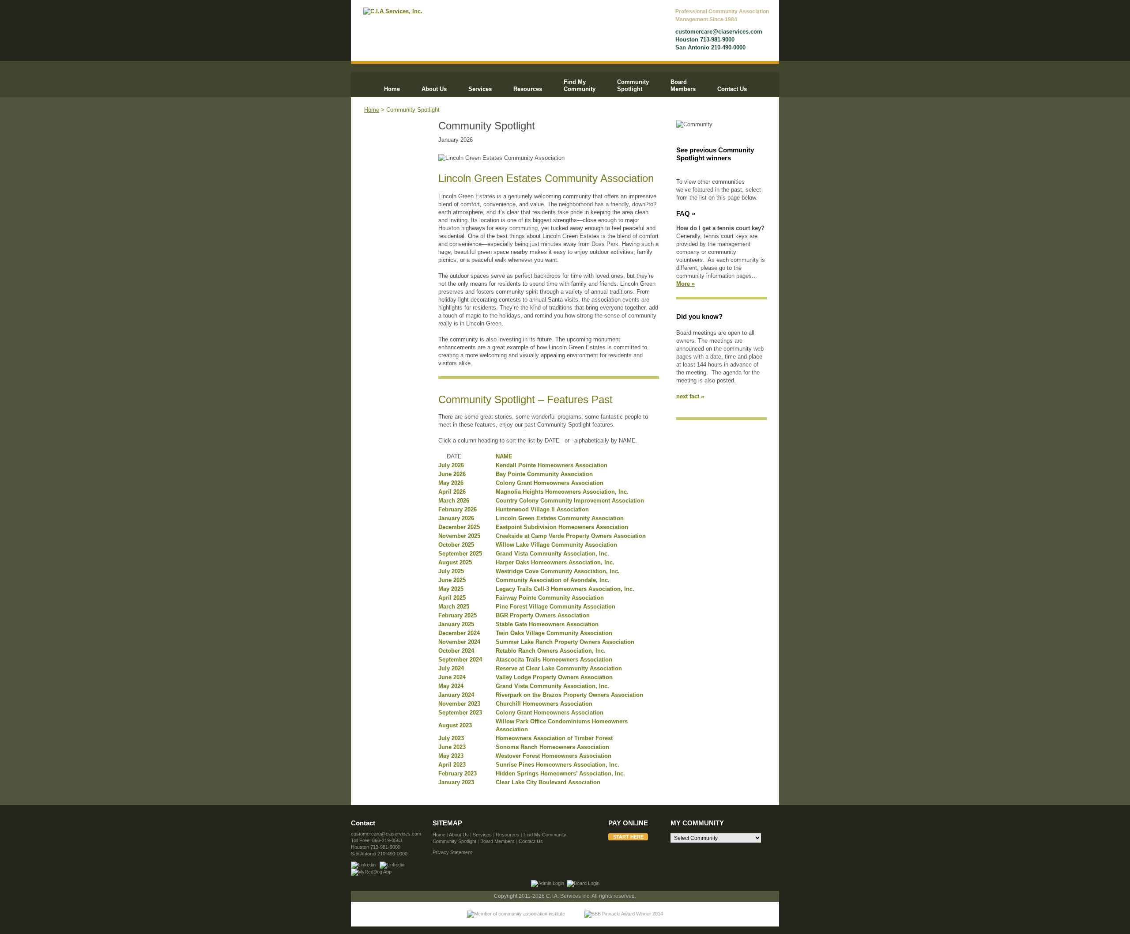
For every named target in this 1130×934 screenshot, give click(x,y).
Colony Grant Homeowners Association (549, 483)
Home (392, 89)
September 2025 (460, 553)
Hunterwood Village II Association (542, 509)
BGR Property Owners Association (543, 615)
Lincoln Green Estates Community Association (560, 518)
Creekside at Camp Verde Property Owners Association (571, 536)
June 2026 (452, 474)
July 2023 (451, 738)
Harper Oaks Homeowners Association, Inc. (555, 562)
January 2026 (456, 518)
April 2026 (452, 491)
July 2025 (451, 571)
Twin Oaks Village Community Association (554, 633)
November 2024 (459, 642)
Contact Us (732, 89)
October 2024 (456, 650)
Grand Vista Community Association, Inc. (552, 553)
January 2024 (456, 695)
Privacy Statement (452, 852)
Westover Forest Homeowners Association (553, 755)
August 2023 (455, 725)
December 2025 (459, 527)
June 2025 (452, 580)
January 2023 (456, 782)
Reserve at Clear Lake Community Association (559, 668)
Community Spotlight (633, 85)
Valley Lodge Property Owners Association (554, 677)
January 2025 (456, 624)
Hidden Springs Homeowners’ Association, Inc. (560, 773)
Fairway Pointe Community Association (550, 597)
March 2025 (453, 606)
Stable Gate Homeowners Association (547, 624)
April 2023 (452, 764)
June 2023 (452, 747)
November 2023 (459, 703)
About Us (434, 89)
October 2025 (456, 544)
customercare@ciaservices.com (718, 31)
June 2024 (452, 677)
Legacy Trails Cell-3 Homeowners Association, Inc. (565, 589)
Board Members (683, 85)
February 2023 (457, 773)
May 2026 (450, 483)
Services (480, 89)
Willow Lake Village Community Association (556, 544)
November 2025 (459, 536)
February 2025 (457, 615)
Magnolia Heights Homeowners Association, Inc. (562, 491)
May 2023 (450, 755)
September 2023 (460, 712)
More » (685, 283)
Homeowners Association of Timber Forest (554, 738)
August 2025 (455, 562)
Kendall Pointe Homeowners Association (551, 465)
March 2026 (453, 500)
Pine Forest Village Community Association (555, 606)
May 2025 (450, 589)
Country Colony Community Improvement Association (570, 500)
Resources (527, 89)
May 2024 (450, 686)
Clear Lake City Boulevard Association (548, 782)
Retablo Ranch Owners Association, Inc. (551, 650)
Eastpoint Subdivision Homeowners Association (562, 527)
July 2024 (451, 668)
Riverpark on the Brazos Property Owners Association (569, 695)
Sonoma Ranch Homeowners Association (552, 747)
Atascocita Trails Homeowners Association (554, 659)
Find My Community (579, 85)
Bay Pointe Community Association (544, 474)
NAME (504, 456)
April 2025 (452, 597)
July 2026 (451, 465)
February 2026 (457, 509)
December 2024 (459, 633)
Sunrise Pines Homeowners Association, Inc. (557, 764)
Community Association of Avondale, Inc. (553, 580)
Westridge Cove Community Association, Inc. (558, 571)
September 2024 (460, 659)
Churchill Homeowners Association (544, 703)
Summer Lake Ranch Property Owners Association (565, 642)
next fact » (690, 396)
